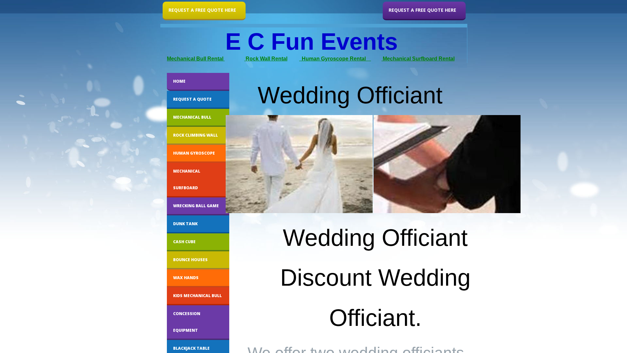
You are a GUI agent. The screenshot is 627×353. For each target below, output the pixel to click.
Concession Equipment (186, 322)
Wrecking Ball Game (196, 206)
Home (179, 81)
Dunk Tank (185, 224)
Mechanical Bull (192, 117)
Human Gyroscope (194, 153)
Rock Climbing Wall (195, 135)
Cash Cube (184, 241)
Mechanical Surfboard (186, 179)
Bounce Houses (190, 259)
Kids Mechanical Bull (197, 295)
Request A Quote (192, 99)
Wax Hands (186, 277)
